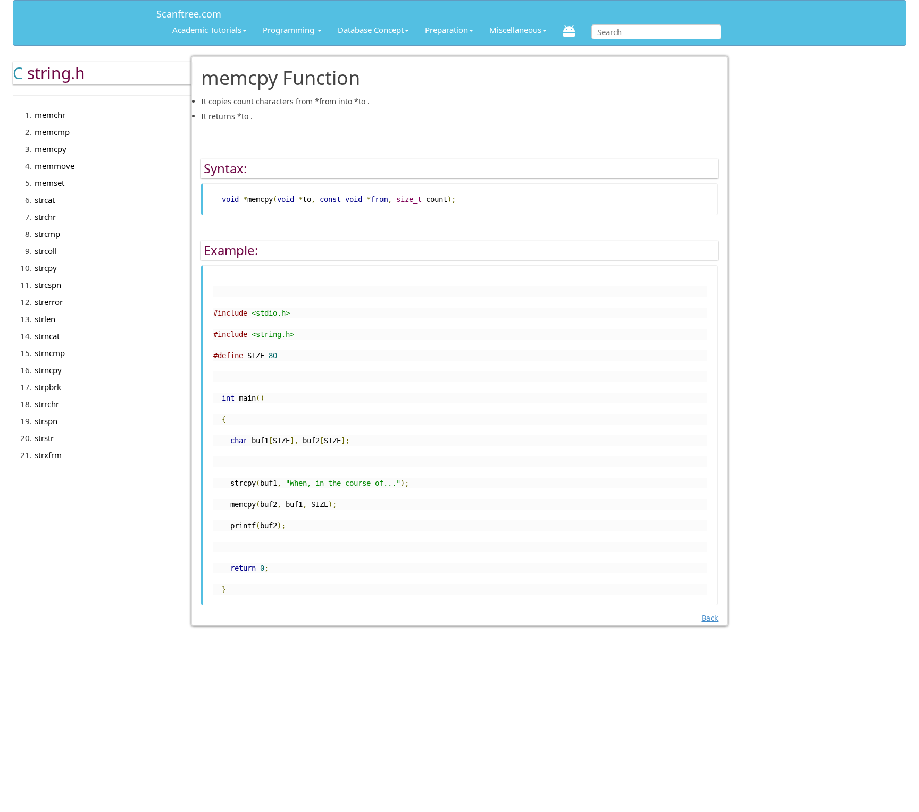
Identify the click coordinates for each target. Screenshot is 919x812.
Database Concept (371, 29)
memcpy (50, 148)
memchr (50, 114)
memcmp (52, 131)
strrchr (47, 404)
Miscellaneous (515, 29)
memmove (54, 165)
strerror (49, 302)
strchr (45, 217)
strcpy (46, 268)
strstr (44, 438)
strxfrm (48, 455)
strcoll (46, 251)
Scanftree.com (188, 11)
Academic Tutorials (206, 29)
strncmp (50, 353)
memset (49, 182)
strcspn (48, 285)
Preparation (446, 29)
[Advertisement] (459, 733)
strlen (45, 319)
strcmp (47, 234)
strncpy (48, 370)
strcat (45, 199)
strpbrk (48, 387)
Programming (289, 29)
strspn (46, 421)
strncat (47, 336)
